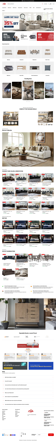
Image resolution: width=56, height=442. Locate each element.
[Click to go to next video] (29, 101)
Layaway (16, 413)
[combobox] (25, 4)
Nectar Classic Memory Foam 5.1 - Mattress (9, 231)
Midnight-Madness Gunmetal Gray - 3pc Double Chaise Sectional (8, 198)
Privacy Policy (17, 415)
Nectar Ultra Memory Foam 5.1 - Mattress (34, 245)
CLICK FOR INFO (31, 0)
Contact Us (16, 416)
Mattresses (3, 413)
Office (3, 417)
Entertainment (4, 418)
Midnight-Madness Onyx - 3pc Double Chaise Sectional (20, 198)
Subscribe (50, 434)
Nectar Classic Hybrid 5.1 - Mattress (20, 231)
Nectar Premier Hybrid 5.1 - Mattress (46, 231)
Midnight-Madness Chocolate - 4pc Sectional (20, 212)
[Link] (10, 36)
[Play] (7, 90)
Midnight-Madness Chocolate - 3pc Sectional (33, 198)
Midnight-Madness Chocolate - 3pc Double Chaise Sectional (46, 184)
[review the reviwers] (14, 354)
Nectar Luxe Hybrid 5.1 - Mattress (21, 244)
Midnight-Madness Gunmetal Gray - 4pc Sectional (34, 212)
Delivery (16, 414)
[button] (52, 4)
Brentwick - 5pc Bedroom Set (20, 278)
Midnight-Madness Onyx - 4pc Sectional (46, 212)
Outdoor (3, 419)
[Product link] (8, 180)
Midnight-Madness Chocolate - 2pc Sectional (8, 184)
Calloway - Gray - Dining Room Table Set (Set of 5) (33, 265)
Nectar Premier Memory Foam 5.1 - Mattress (34, 231)
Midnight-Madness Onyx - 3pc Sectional (8, 212)
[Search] (42, 4)
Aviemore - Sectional (7, 264)
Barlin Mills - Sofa (6, 278)
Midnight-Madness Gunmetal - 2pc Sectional (21, 184)
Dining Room (3, 414)
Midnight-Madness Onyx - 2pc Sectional (33, 184)
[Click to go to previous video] (27, 101)
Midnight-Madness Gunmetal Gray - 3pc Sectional (47, 198)
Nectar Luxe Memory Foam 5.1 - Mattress (8, 245)
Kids (2, 415)
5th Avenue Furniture (33, 414)
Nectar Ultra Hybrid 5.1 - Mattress (47, 244)
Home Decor (3, 416)
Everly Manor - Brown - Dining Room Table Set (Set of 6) (46, 265)
